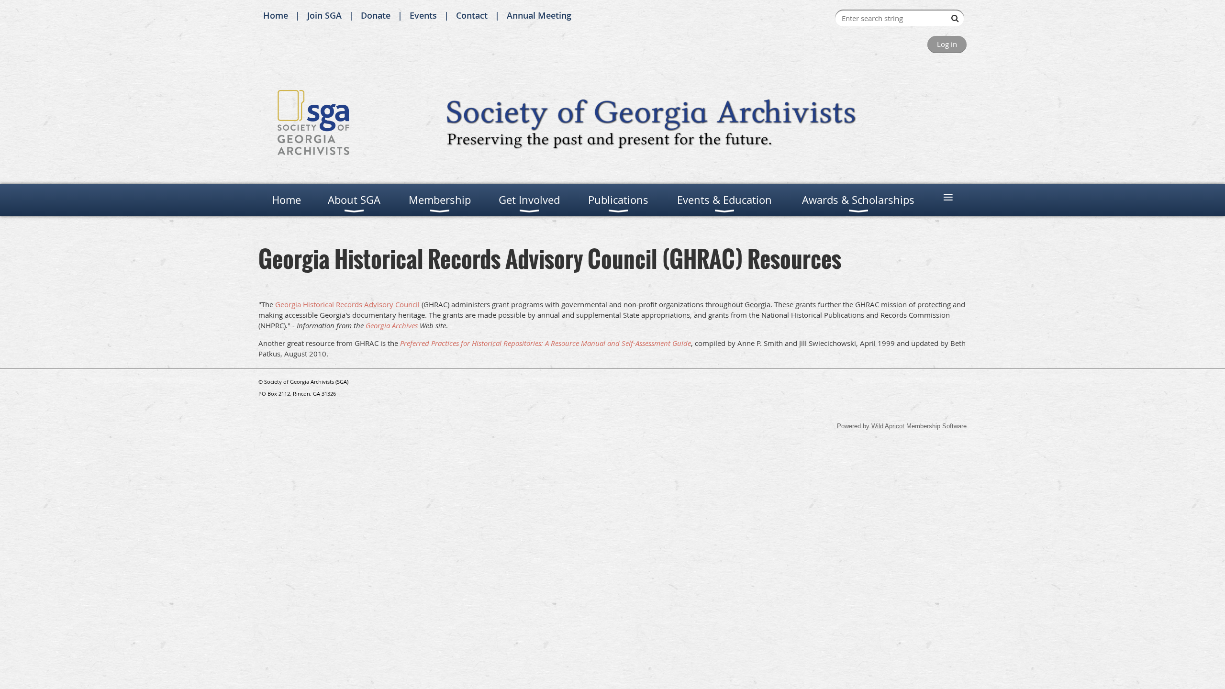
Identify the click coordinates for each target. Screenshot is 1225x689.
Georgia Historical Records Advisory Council (347, 304)
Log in (947, 44)
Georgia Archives (392, 325)
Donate (375, 15)
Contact (472, 15)
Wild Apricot (887, 426)
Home (275, 15)
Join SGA (324, 15)
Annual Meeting (539, 15)
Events (423, 15)
